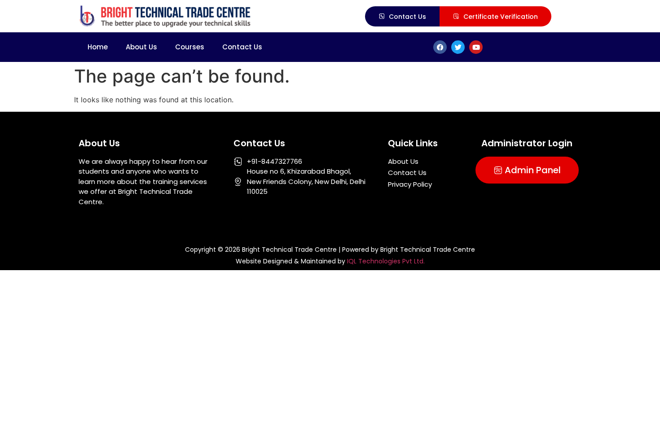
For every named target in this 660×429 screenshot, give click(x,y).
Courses (189, 47)
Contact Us (242, 47)
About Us (141, 47)
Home (98, 47)
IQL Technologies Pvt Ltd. (386, 261)
